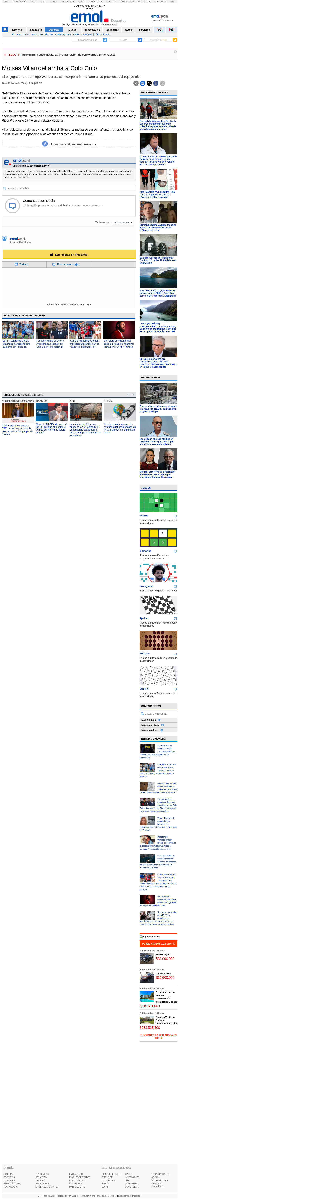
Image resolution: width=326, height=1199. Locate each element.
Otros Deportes (63, 34)
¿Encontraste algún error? (72, 143)
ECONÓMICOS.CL (160, 1174)
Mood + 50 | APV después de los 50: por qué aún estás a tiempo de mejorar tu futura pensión (52, 428)
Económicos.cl (128, 2)
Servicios (144, 29)
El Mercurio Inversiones (18, 401)
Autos (81, 2)
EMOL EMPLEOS (77, 1180)
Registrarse (168, 20)
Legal (44, 2)
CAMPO (129, 1174)
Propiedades (96, 2)
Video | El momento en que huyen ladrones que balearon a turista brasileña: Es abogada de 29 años (158, 824)
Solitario (145, 653)
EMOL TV (40, 1180)
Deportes (54, 29)
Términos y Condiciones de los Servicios (98, 1196)
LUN (127, 1180)
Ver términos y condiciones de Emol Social (69, 304)
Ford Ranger (162, 954)
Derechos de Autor (46, 1196)
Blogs (33, 2)
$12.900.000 (165, 977)
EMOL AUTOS (76, 1174)
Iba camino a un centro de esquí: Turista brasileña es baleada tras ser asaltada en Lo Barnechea (157, 751)
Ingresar (155, 20)
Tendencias (112, 29)
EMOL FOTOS (42, 1183)
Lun (172, 2)
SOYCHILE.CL (132, 1187)
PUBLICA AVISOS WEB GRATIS (158, 944)
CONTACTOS (75, 1183)
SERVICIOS (41, 1177)
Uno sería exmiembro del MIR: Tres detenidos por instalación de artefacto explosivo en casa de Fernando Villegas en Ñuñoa (158, 918)
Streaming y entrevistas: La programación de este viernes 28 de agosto (68, 54)
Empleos (111, 2)
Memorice (145, 550)
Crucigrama (146, 586)
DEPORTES (9, 1180)
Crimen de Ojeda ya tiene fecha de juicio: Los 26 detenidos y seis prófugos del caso (158, 228)
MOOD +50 (41, 401)
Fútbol (26, 34)
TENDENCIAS (42, 1174)
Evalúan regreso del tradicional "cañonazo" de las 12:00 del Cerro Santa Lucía (158, 260)
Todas (76, 34)
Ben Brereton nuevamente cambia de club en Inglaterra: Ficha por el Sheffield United (119, 344)
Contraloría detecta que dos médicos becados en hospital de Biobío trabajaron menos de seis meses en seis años (158, 862)
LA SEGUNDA (131, 1183)
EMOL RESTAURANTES (46, 1187)
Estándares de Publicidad (129, 1196)
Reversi (144, 515)
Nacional (17, 29)
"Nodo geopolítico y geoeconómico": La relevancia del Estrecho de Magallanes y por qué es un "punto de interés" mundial (158, 327)
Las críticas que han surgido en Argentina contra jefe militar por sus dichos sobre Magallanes (157, 442)
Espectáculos (92, 29)
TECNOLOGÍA (10, 1187)
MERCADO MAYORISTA (157, 1184)
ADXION (155, 1177)
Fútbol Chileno (102, 34)
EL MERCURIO (109, 1180)
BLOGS (105, 1183)
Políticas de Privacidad (67, 1196)
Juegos (146, 488)
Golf (41, 34)
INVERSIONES (132, 1177)
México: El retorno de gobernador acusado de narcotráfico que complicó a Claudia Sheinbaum (157, 474)
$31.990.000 (165, 959)
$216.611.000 (150, 1006)
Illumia (108, 401)
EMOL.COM (107, 1177)
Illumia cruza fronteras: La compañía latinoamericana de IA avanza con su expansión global (120, 428)
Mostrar (90, 8)
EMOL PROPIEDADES (79, 1177)
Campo (54, 2)
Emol (6, 2)
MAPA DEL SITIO (77, 1187)
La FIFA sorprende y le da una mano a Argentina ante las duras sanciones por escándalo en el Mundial (158, 770)
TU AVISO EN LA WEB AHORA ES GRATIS (158, 1036)
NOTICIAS (8, 1174)
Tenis (34, 34)
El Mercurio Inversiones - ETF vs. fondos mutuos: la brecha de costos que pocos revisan (17, 429)
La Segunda (160, 2)
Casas (147, 2)
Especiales (86, 34)
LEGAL (105, 1187)
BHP (72, 401)
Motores (49, 34)
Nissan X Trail (163, 973)
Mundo (72, 29)
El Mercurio (19, 2)
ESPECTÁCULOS (12, 1183)
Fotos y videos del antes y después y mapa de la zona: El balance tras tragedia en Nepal (158, 409)
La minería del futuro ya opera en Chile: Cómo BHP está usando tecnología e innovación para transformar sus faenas (85, 430)
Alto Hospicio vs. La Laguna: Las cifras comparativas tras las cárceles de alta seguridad (157, 195)
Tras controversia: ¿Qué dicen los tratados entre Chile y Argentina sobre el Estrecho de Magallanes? (158, 293)
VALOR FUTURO (159, 1180)
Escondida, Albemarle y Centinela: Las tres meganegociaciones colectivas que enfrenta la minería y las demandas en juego (158, 125)
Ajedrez (144, 618)
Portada (16, 34)
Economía (36, 29)
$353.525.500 (150, 1028)
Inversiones (68, 2)
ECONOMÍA (9, 1177)
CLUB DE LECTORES (112, 1174)
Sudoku (144, 688)
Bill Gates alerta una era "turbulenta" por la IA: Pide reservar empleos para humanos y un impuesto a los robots (158, 363)
